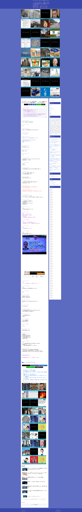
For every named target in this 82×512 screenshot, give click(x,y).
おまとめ (52, 175)
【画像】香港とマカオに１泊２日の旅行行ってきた (30, 374)
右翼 (29, 362)
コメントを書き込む (34, 504)
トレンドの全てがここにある (54, 184)
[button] (43, 104)
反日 (27, 362)
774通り (52, 181)
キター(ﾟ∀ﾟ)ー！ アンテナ (54, 176)
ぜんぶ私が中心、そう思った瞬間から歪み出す (29, 369)
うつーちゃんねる (53, 182)
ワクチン (25, 362)
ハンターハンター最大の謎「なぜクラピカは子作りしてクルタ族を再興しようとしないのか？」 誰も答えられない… (55, 145)
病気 (34, 362)
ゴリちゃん (52, 183)
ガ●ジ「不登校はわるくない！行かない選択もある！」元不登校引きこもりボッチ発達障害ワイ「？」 (55, 167)
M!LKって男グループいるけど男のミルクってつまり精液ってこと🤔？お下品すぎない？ (55, 155)
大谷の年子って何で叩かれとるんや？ (55, 169)
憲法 (32, 362)
